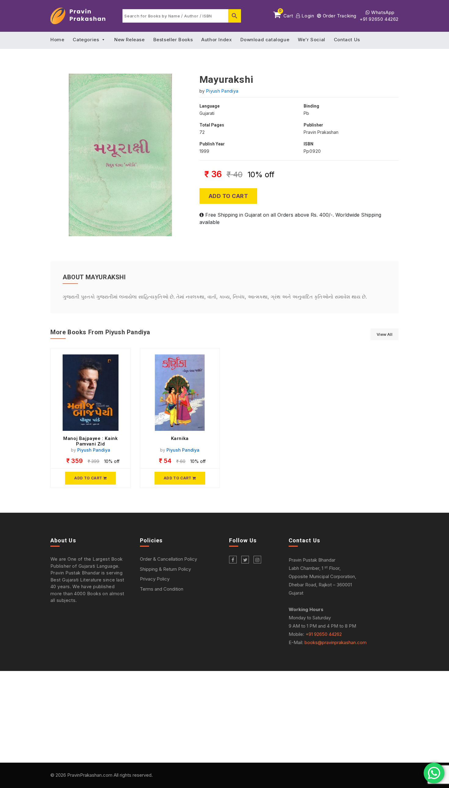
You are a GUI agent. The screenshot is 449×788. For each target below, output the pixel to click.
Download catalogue (264, 39)
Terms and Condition (161, 589)
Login (307, 16)
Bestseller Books (173, 39)
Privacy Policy (155, 579)
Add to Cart (228, 196)
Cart (286, 15)
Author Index (216, 39)
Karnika (180, 438)
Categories (86, 39)
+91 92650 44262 (379, 19)
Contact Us (347, 39)
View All (384, 334)
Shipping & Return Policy (165, 569)
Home (57, 39)
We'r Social (311, 39)
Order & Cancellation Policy (168, 559)
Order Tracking (338, 16)
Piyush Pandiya (222, 90)
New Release (129, 39)
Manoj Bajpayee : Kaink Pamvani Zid (90, 441)
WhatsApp (382, 12)
